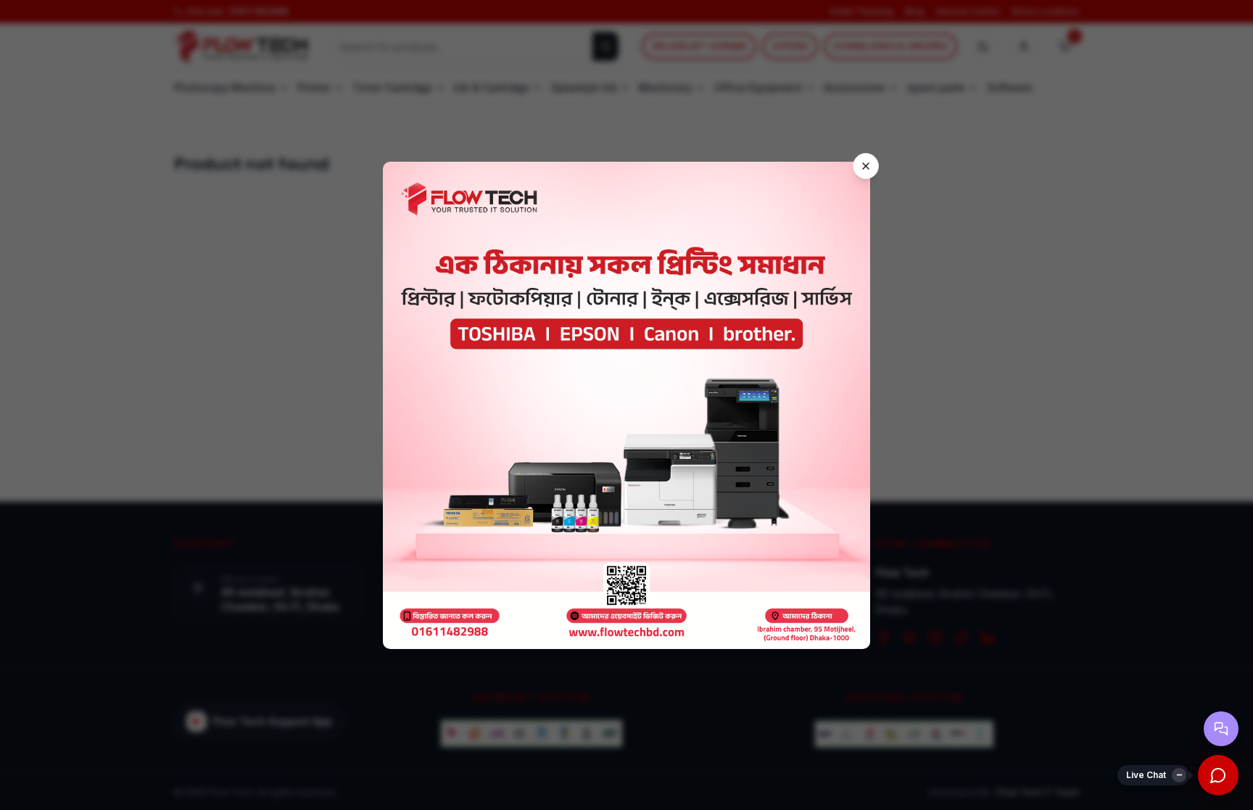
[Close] (866, 166)
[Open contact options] (1221, 728)
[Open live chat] (1218, 775)
